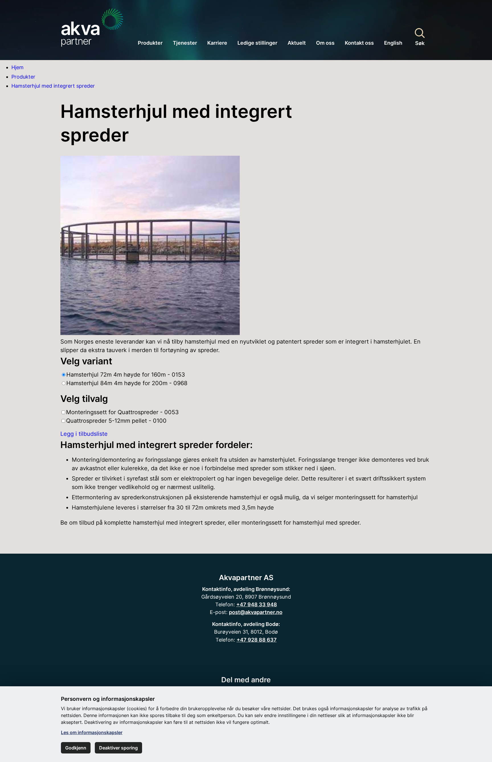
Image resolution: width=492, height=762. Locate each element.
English (393, 43)
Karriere (217, 43)
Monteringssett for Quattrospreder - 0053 (122, 412)
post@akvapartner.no (255, 612)
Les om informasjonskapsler (91, 732)
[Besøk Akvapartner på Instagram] (246, 659)
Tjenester (185, 43)
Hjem (17, 67)
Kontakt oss (359, 43)
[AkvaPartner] (92, 25)
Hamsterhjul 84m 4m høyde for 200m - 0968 (126, 383)
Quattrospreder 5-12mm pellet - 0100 (116, 420)
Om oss (325, 43)
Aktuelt (297, 43)
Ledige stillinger (257, 43)
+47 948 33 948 (256, 604)
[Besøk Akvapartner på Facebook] (239, 659)
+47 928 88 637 (257, 639)
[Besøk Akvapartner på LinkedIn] (253, 659)
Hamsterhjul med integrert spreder (53, 86)
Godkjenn (75, 748)
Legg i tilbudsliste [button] (84, 433)
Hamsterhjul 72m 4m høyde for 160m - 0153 (125, 374)
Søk (420, 43)
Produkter (150, 43)
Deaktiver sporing (118, 748)
